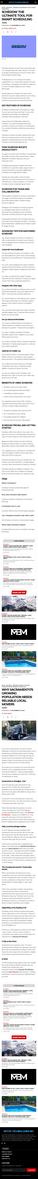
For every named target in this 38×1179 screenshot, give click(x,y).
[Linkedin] (2, 1143)
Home (3, 7)
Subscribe (31, 1170)
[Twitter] (7, 32)
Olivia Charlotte (10, 28)
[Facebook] (3, 32)
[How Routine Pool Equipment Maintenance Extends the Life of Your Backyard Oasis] (19, 659)
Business (9, 7)
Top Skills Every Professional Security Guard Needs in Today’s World (19, 580)
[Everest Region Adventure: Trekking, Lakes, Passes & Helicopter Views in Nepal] (19, 604)
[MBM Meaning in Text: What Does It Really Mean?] (19, 632)
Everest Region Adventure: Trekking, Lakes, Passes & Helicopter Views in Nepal (18, 546)
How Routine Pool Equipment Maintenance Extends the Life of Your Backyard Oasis (17, 569)
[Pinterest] (11, 32)
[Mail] (5, 1143)
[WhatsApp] (15, 32)
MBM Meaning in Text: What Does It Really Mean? (17, 557)
